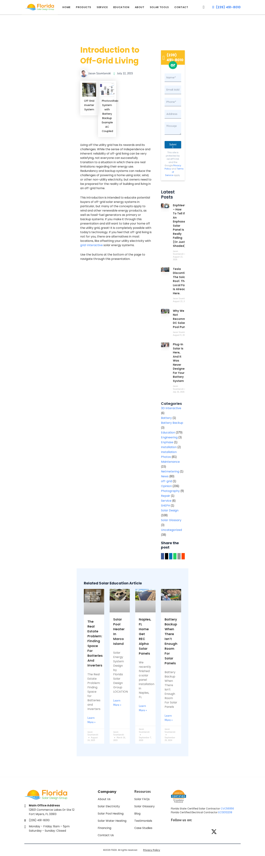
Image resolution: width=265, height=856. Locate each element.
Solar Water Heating (112, 821)
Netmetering (170, 471)
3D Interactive (171, 408)
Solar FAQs (142, 799)
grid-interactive (91, 245)
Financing (104, 828)
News (165, 476)
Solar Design (169, 510)
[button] (203, 7)
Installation (169, 447)
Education (121, 7)
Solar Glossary (171, 520)
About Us (104, 799)
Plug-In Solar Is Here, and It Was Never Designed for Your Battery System (180, 362)
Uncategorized (171, 530)
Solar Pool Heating (110, 813)
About (139, 7)
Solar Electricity (109, 806)
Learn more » (91, 720)
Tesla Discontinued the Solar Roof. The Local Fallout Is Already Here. (182, 281)
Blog (137, 813)
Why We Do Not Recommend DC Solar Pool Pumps (182, 319)
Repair (165, 496)
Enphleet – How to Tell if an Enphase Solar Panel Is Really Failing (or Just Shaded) (179, 225)
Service (102, 7)
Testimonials (143, 821)
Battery (166, 418)
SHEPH (165, 505)
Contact (181, 7)
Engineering (169, 437)
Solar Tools (159, 7)
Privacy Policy (151, 850)
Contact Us (106, 835)
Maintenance (170, 462)
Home (66, 7)
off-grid (166, 481)
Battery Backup (172, 423)
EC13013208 (225, 812)
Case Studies (143, 828)
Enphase (167, 442)
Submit (172, 145)
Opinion (166, 486)
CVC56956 (227, 808)
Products (83, 7)
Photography (170, 491)
